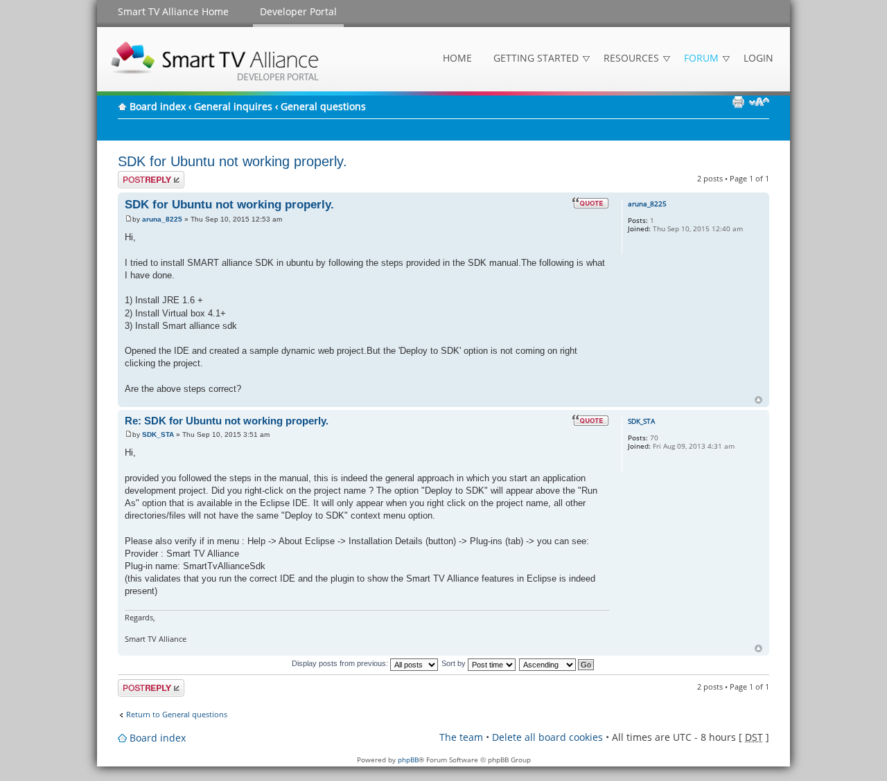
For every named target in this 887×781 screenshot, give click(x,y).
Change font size (759, 102)
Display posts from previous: (341, 663)
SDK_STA (158, 434)
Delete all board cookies (547, 737)
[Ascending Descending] (557, 663)
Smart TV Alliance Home (173, 11)
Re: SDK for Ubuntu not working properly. (226, 421)
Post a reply (139, 175)
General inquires (233, 106)
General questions (323, 106)
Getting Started (536, 57)
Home (457, 57)
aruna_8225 (162, 219)
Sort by (454, 663)
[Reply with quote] (590, 203)
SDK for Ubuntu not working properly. (232, 161)
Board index (158, 106)
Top (758, 400)
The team (461, 737)
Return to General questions (176, 714)
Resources (631, 57)
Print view (738, 102)
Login (758, 57)
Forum (701, 57)
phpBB (408, 759)
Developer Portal (298, 11)
